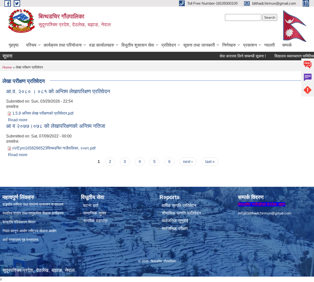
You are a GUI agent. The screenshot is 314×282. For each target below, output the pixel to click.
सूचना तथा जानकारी (199, 45)
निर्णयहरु (229, 45)
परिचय (31, 45)
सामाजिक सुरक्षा (94, 213)
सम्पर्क (287, 45)
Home (7, 67)
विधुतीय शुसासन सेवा (137, 45)
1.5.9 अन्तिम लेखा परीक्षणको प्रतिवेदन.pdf (42, 113)
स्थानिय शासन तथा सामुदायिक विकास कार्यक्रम (33, 213)
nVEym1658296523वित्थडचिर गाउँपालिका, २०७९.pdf (53, 148)
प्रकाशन (250, 45)
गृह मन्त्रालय (30, 240)
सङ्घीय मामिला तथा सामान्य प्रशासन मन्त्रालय (32, 204)
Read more (17, 120)
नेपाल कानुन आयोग (14, 231)
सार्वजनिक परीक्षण (175, 228)
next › (188, 162)
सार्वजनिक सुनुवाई (175, 220)
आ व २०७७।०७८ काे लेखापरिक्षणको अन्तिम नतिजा (55, 126)
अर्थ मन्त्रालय (11, 240)
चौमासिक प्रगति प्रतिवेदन (181, 213)
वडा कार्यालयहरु (101, 45)
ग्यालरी (269, 45)
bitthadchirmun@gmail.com (269, 213)
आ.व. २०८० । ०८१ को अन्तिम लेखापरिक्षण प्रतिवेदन (58, 91)
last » (210, 162)
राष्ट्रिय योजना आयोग (42, 231)
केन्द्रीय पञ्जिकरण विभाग (19, 222)
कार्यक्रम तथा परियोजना (63, 45)
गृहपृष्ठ (14, 45)
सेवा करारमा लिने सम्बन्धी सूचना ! (237, 56)
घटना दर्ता (90, 205)
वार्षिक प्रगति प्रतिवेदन (179, 205)
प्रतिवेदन (168, 45)
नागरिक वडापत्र (95, 220)
